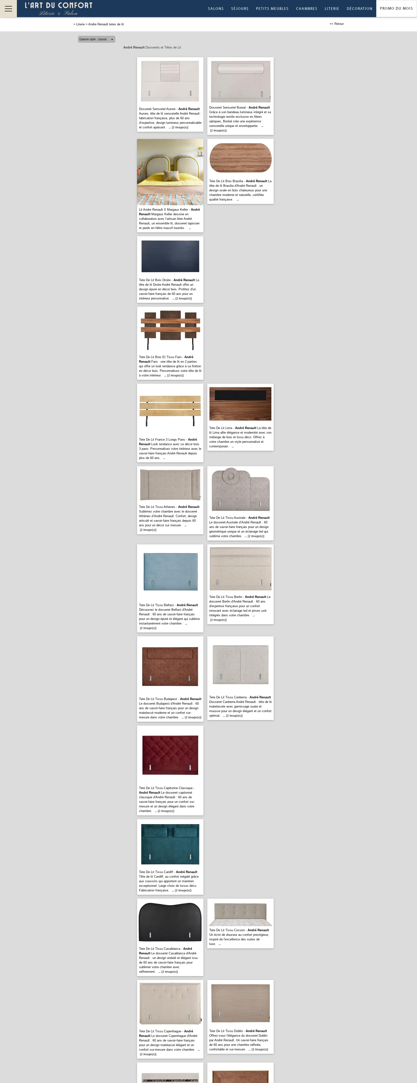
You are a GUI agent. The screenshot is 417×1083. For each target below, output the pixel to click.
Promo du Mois (396, 9)
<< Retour (337, 24)
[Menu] (8, 8)
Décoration (360, 9)
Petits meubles (272, 9)
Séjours (240, 9)
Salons (216, 9)
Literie (332, 9)
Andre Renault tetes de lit (106, 24)
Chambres (307, 9)
